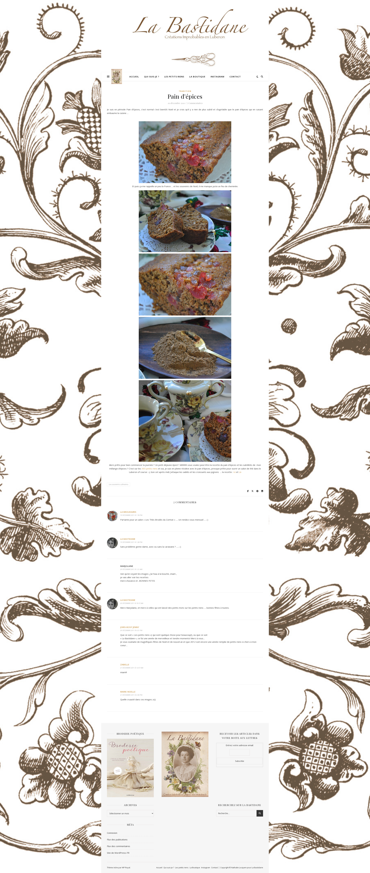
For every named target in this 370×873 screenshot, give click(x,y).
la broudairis (128, 511)
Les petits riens (174, 76)
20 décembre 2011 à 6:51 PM (131, 630)
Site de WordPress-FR (118, 852)
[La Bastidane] (116, 76)
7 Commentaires (194, 103)
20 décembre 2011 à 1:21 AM (131, 569)
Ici (234, 472)
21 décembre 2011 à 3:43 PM (131, 695)
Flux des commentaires (118, 846)
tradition (185, 91)
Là (240, 472)
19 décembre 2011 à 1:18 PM (131, 515)
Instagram (217, 76)
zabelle (124, 664)
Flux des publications (117, 839)
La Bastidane (127, 538)
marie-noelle (127, 691)
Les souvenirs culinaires (118, 484)
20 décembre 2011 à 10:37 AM (131, 603)
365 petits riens (150, 468)
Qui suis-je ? (151, 76)
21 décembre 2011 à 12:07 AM (131, 668)
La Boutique (197, 76)
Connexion (112, 832)
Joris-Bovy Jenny (129, 627)
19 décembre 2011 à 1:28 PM (131, 542)
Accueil (134, 76)
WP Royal (126, 867)
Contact (235, 76)
